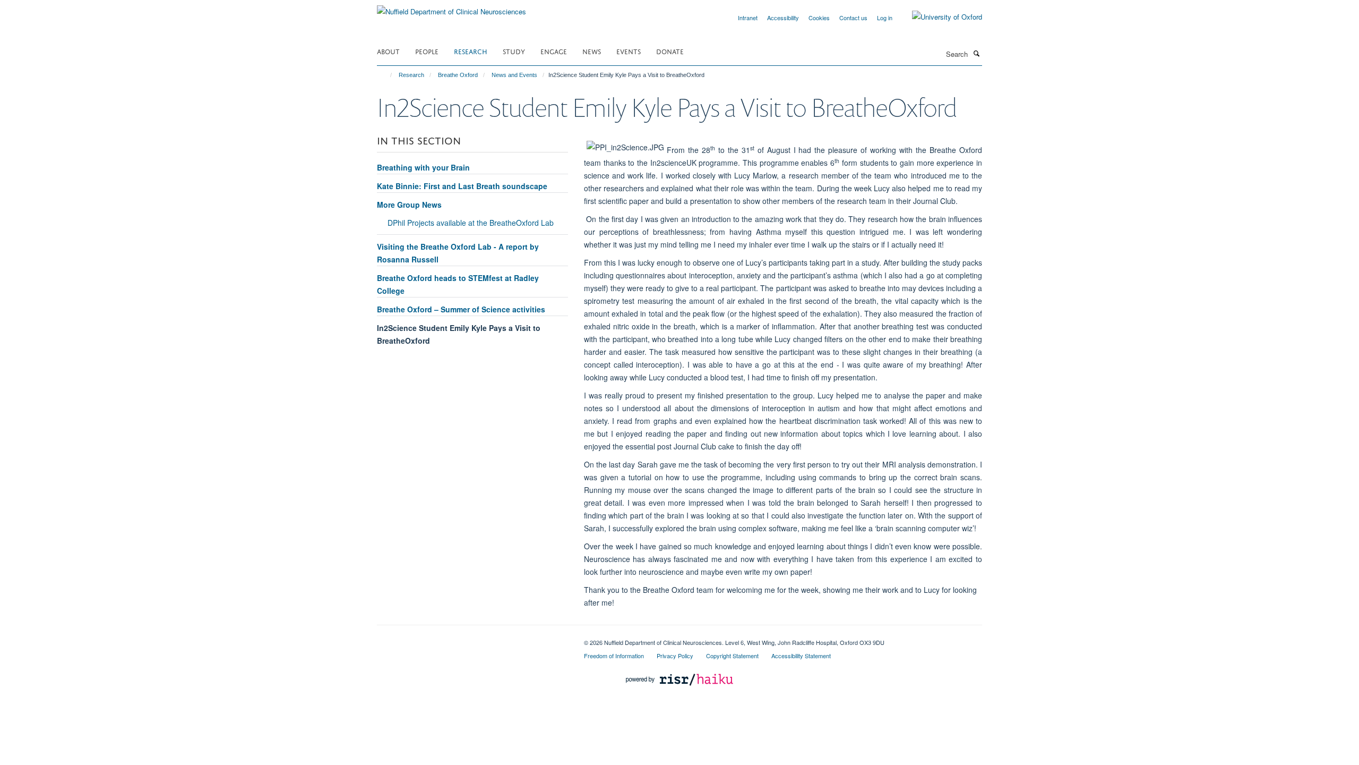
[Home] (386, 75)
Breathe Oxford (458, 75)
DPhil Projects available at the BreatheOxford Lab (471, 222)
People (426, 51)
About (388, 51)
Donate (670, 51)
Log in (884, 17)
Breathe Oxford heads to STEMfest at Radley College (458, 284)
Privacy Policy (675, 655)
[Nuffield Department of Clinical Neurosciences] (451, 8)
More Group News (409, 204)
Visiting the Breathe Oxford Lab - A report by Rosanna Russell (458, 253)
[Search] (976, 53)
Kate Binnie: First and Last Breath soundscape (462, 186)
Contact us (853, 17)
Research (470, 51)
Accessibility (783, 17)
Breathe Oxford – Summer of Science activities (461, 309)
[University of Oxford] (939, 17)
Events (628, 51)
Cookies (819, 17)
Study (514, 51)
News (591, 51)
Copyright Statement (732, 655)
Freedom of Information (614, 655)
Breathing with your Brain (423, 167)
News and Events (514, 75)
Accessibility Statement (801, 655)
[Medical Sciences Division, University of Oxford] (472, 638)
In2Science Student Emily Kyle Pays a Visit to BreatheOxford (458, 334)
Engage (553, 51)
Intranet (748, 17)
